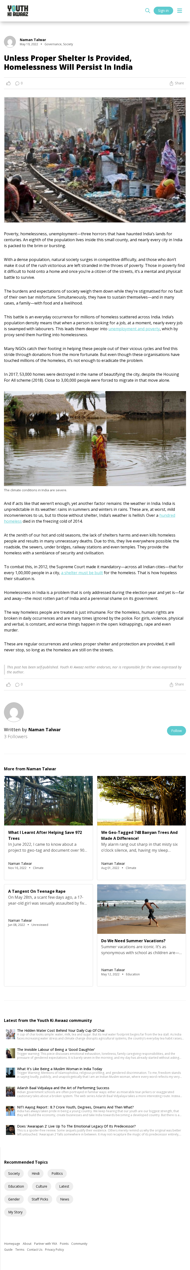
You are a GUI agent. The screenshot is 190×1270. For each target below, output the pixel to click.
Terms (20, 1249)
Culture (41, 1186)
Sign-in (163, 10)
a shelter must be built (82, 572)
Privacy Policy (54, 1249)
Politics (57, 1173)
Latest (64, 1186)
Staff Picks (40, 1199)
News (64, 1199)
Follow (176, 730)
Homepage (12, 1244)
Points (64, 1244)
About (27, 1244)
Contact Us (35, 1249)
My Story (15, 1212)
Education (16, 1186)
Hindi (36, 1173)
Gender (14, 1199)
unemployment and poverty (134, 328)
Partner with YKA (46, 1244)
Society (14, 1173)
